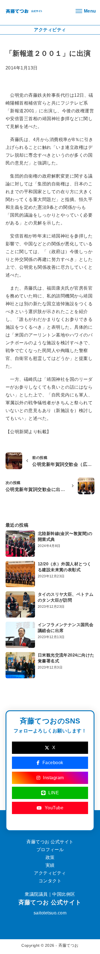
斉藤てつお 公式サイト (49, 902)
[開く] (85, 11)
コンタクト (50, 880)
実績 (50, 865)
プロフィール (50, 849)
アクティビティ (50, 873)
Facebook (52, 762)
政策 (50, 857)
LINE (53, 792)
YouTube (54, 807)
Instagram (53, 777)
